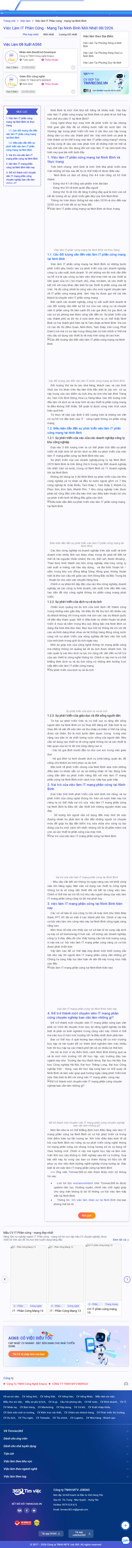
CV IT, (123, 1401)
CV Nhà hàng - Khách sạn (100, 1417)
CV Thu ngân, (26, 1417)
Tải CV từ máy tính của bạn (28, 1354)
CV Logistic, (77, 1417)
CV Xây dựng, (64, 1407)
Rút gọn (87, 1215)
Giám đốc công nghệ (32, 76)
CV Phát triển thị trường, (111, 1412)
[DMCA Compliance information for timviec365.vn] (37, 1523)
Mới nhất (48, 34)
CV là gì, (53, 1401)
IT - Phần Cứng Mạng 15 (27, 1311)
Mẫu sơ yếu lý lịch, (35, 1401)
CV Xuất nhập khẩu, (99, 1407)
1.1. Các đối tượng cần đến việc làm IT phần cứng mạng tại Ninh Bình (21, 134)
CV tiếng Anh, (30, 1396)
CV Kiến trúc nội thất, (49, 1412)
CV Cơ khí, (80, 1407)
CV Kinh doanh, (109, 1401)
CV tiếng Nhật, (84, 1396)
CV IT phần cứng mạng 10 (102, 1310)
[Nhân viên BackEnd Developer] (11, 57)
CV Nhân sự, (10, 1407)
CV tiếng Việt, (48, 1396)
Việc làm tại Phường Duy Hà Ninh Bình (102, 64)
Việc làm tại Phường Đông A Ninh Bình (102, 44)
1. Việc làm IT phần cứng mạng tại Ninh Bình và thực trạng (20, 122)
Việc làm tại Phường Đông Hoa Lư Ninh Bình (103, 54)
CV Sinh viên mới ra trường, (19, 1412)
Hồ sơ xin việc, (11, 1396)
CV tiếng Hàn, (66, 1396)
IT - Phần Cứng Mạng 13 (65, 1311)
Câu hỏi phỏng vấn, (71, 1401)
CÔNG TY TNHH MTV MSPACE (35, 80)
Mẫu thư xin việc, (13, 1401)
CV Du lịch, (9, 1417)
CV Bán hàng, (27, 1407)
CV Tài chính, (60, 1417)
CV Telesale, (43, 1417)
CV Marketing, (46, 1407)
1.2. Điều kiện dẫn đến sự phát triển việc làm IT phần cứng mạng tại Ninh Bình (20, 146)
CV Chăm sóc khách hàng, (79, 1412)
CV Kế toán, (91, 1401)
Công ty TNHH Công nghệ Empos (36, 56)
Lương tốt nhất (68, 34)
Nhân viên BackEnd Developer (37, 52)
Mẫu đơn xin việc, (105, 1396)
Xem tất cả (120, 1239)
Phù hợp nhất (31, 34)
